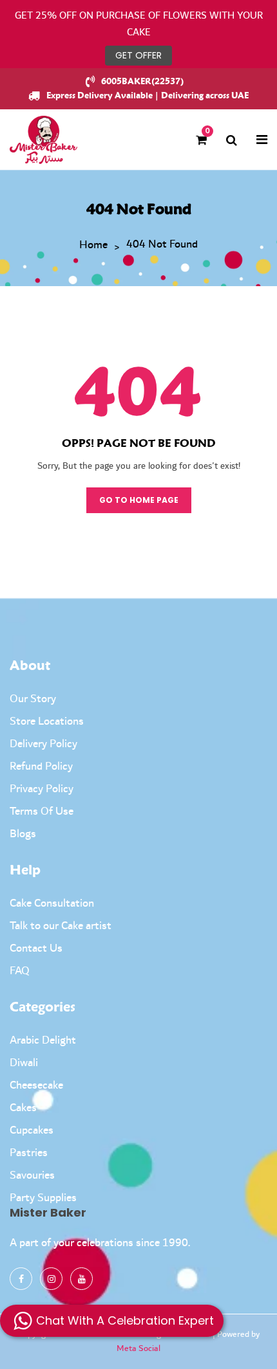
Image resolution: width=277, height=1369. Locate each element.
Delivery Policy (43, 744)
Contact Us (36, 948)
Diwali (24, 1063)
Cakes (23, 1108)
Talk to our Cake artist (60, 926)
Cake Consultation (52, 903)
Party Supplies (43, 1198)
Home (93, 245)
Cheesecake (36, 1085)
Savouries (32, 1175)
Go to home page (138, 499)
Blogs (23, 834)
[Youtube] (81, 1278)
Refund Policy (41, 766)
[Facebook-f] (21, 1278)
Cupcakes (31, 1130)
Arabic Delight (43, 1040)
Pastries (29, 1153)
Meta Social (138, 1348)
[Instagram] (51, 1278)
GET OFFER (138, 55)
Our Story (33, 699)
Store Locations (47, 721)
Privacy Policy (41, 789)
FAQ (20, 971)
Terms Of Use (41, 811)
